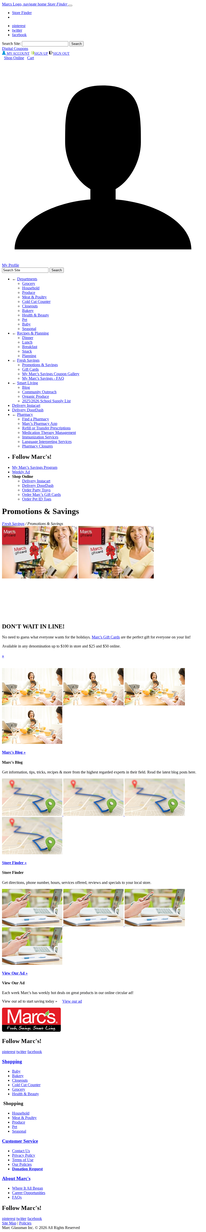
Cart (30, 58)
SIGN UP (41, 53)
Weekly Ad (21, 472)
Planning (29, 356)
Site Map (9, 1223)
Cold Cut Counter (36, 301)
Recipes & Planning (33, 333)
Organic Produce (35, 396)
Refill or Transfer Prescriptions (46, 428)
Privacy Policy (23, 1155)
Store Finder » (14, 863)
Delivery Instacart (26, 405)
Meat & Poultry (34, 297)
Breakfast (29, 347)
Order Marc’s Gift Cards (41, 494)
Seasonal (29, 329)
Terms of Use (22, 1160)
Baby (26, 324)
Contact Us (21, 1151)
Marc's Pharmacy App (39, 423)
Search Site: (11, 43)
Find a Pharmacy (35, 419)
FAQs (17, 1197)
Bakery (28, 310)
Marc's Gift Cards (106, 637)
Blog (26, 387)
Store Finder (22, 13)
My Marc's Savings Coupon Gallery (50, 374)
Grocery (28, 283)
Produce (28, 292)
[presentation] (40, 577)
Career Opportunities (28, 1193)
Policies (25, 1223)
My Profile (10, 265)
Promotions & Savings (40, 365)
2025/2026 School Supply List (46, 401)
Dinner (27, 338)
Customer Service (20, 1141)
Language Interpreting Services (47, 441)
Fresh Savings (28, 360)
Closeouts (30, 306)
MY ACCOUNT (18, 53)
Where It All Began (27, 1188)
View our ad (72, 1001)
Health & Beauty (35, 315)
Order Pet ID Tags (36, 499)
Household (30, 288)
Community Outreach (39, 392)
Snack (27, 351)
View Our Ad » (15, 973)
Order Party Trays (36, 490)
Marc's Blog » (14, 752)
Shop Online (14, 58)
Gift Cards (30, 369)
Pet (24, 319)
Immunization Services (40, 437)
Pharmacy (25, 414)
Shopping (12, 1061)
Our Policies (22, 1164)
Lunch (27, 342)
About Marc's (16, 1178)
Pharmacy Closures (37, 446)
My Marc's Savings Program (34, 467)
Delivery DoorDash (27, 410)
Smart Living (27, 383)
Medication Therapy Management (49, 432)
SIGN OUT (61, 53)
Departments (27, 279)
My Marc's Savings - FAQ (43, 378)
